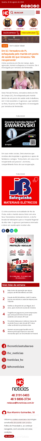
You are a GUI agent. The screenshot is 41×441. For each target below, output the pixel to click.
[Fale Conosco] (37, 6)
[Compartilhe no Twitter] (7, 230)
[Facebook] (22, 6)
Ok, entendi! (9, 436)
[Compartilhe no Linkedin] (11, 230)
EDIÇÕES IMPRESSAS (9, 33)
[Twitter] (28, 6)
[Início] (6, 17)
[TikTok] (34, 6)
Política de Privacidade (12, 426)
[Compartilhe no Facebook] (3, 230)
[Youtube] (31, 6)
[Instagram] (25, 6)
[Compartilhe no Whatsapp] (16, 230)
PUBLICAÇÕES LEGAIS (28, 33)
